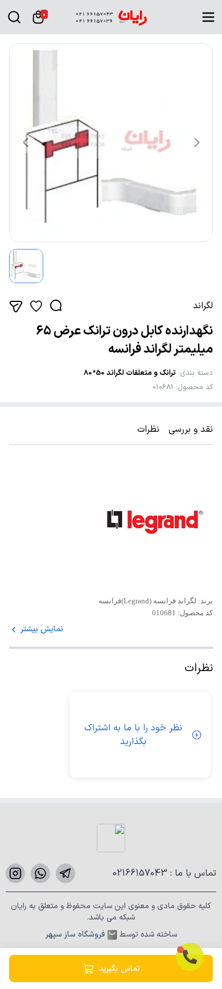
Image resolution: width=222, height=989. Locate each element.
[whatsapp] (40, 873)
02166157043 (141, 873)
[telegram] (65, 873)
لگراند (203, 306)
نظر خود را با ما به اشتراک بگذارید (133, 735)
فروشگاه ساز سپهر (75, 935)
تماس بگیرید (119, 969)
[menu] (208, 17)
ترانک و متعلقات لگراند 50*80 (130, 373)
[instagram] (15, 873)
